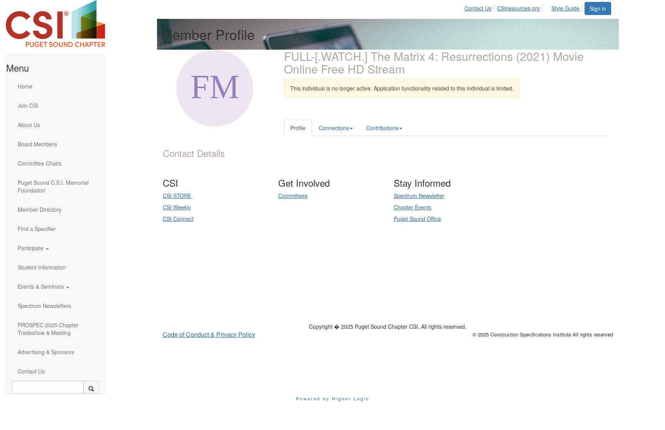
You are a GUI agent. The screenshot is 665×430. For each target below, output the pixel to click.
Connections (334, 128)
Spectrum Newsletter (419, 195)
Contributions (382, 128)
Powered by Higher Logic (332, 398)
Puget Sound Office (417, 219)
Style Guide (565, 8)
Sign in (598, 8)
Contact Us (477, 8)
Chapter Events (412, 207)
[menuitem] (480, 7)
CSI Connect (178, 219)
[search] (91, 387)
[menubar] (524, 7)
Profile (298, 128)
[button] (50, 248)
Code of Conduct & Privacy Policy (209, 334)
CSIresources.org (518, 8)
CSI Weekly (177, 207)
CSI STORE (177, 195)
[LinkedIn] (213, 295)
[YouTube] (224, 295)
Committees (292, 195)
